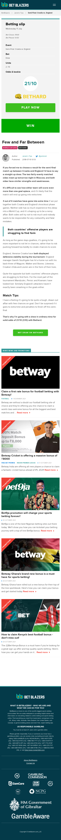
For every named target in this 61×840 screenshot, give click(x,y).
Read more (22, 412)
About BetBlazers (30, 760)
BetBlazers (5, 13)
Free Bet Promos (8, 463)
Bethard (23, 148)
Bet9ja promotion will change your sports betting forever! (26, 514)
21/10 (30, 83)
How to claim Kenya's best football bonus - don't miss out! (27, 636)
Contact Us (30, 763)
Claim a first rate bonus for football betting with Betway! (30, 393)
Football (5, 399)
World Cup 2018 (10, 148)
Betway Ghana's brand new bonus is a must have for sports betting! (27, 575)
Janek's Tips (19, 13)
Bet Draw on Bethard (30, 333)
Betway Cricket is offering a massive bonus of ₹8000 (29, 457)
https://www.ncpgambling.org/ (35, 750)
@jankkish (43, 156)
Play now (30, 107)
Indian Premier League (26, 463)
